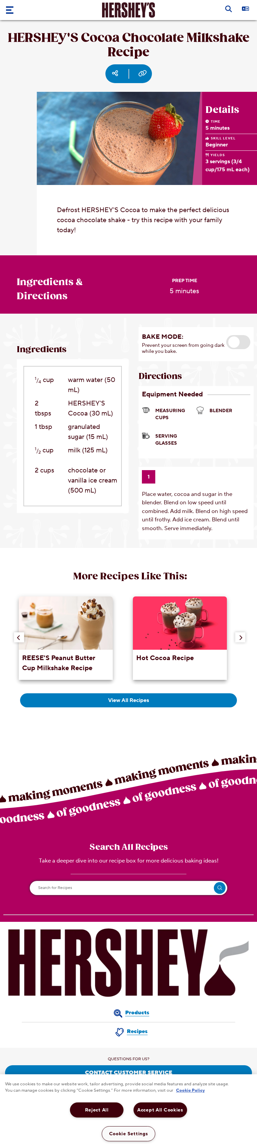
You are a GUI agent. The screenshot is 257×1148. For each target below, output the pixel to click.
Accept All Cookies (160, 1110)
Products (137, 1012)
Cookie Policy (190, 1090)
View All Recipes (128, 700)
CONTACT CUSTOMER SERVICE (128, 1072)
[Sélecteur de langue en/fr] (250, 8)
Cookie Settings (128, 1134)
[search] (220, 888)
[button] (238, 342)
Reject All (97, 1110)
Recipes (137, 1031)
